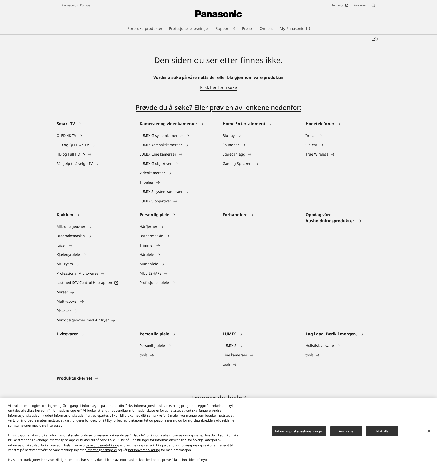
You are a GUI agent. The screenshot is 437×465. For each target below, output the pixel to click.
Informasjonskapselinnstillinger (299, 431)
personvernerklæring (144, 450)
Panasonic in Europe (76, 5)
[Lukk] (428, 430)
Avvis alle (346, 431)
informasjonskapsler (101, 450)
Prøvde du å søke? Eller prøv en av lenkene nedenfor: (218, 107)
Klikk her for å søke (218, 87)
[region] (218, 431)
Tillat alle (381, 431)
